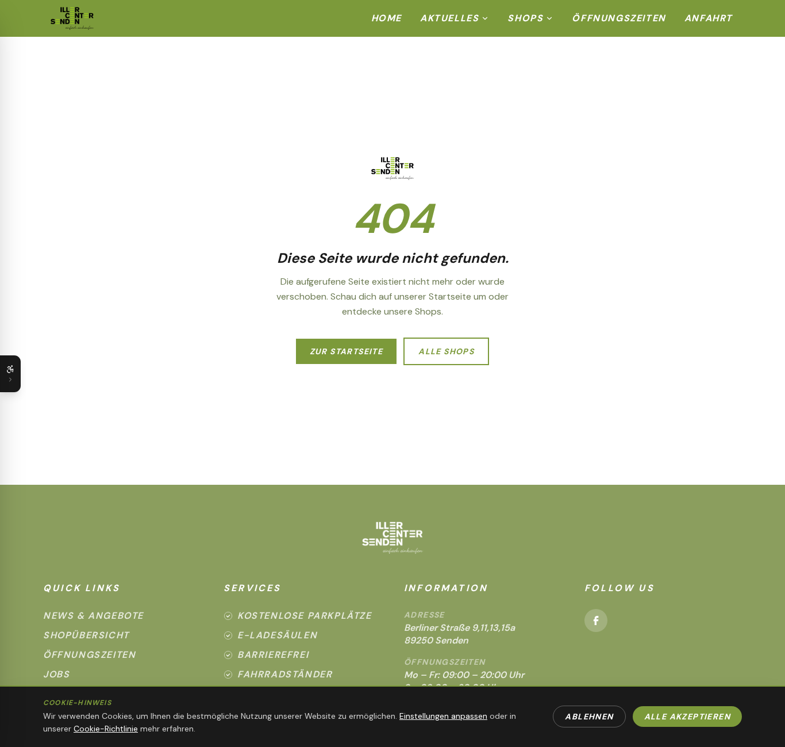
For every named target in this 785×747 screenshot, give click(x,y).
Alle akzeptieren (687, 716)
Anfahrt (708, 18)
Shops (525, 18)
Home (386, 18)
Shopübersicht (86, 635)
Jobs (56, 674)
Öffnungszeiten (618, 18)
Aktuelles (449, 18)
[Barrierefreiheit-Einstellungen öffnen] (10, 373)
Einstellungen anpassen (443, 716)
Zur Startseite (346, 351)
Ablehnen (589, 716)
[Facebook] (595, 620)
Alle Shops (446, 351)
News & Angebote (93, 616)
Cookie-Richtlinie (106, 728)
